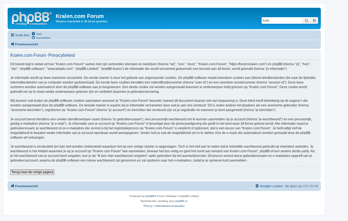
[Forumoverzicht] (32, 17)
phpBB (149, 196)
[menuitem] (36, 33)
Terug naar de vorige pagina (32, 172)
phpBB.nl (181, 200)
